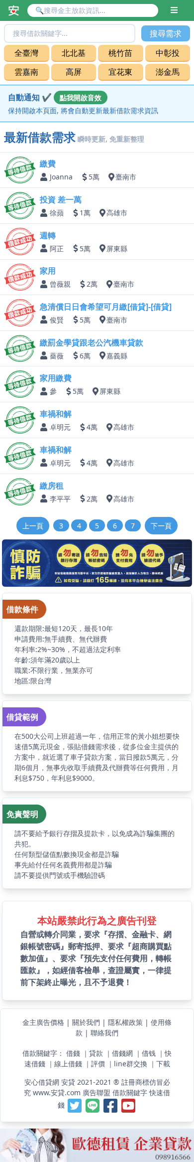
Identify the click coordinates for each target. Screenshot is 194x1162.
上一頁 (32, 525)
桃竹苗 (120, 52)
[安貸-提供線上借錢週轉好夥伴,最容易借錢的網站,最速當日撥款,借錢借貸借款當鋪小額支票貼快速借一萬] (13, 10)
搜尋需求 (166, 33)
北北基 (74, 52)
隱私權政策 (125, 1022)
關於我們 (86, 1022)
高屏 (74, 71)
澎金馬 (168, 71)
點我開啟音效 (80, 97)
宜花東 (120, 71)
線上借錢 (68, 1063)
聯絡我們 (104, 1032)
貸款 (96, 1053)
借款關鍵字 (129, 1092)
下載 (163, 1063)
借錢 (73, 1053)
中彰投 (168, 52)
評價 (98, 1063)
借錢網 (122, 1053)
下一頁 (161, 525)
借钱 (149, 1053)
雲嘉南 (26, 71)
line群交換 (130, 1063)
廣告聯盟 (96, 1092)
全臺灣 (26, 52)
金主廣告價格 (43, 1022)
